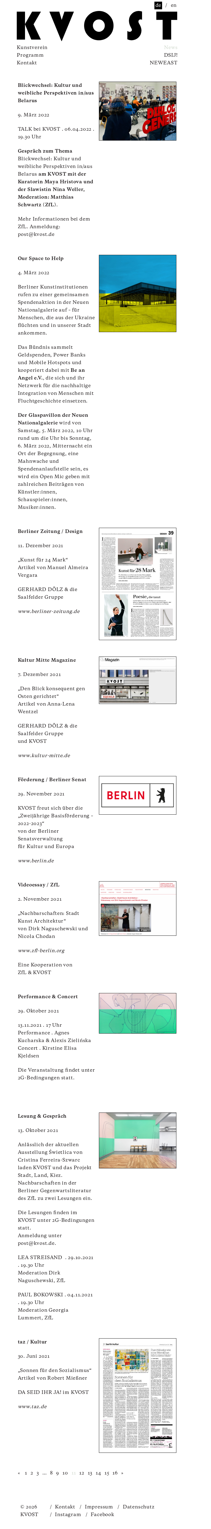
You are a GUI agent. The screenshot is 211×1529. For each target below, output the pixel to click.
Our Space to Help (41, 258)
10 (65, 1473)
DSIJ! (171, 55)
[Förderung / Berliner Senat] (137, 795)
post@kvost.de (36, 234)
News (170, 47)
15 (106, 1473)
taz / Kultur (32, 1342)
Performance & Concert (48, 996)
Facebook (100, 1514)
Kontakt (27, 63)
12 (81, 1473)
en (174, 5)
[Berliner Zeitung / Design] (137, 584)
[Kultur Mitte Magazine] (137, 680)
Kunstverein (32, 47)
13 (90, 1473)
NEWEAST (164, 63)
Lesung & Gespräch (42, 1116)
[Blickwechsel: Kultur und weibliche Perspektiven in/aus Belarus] (137, 111)
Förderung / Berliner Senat (52, 779)
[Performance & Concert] (137, 1013)
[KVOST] (47, 27)
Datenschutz (136, 1507)
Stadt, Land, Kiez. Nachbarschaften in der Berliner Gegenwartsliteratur (54, 1183)
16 (115, 1473)
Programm (30, 55)
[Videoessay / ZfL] (137, 908)
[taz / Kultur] (137, 1395)
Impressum (96, 1507)
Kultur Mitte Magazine (47, 660)
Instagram (65, 1514)
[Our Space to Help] (137, 293)
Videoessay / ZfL (39, 885)
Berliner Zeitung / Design (50, 531)
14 (98, 1473)
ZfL (22, 972)
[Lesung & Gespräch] (137, 1140)
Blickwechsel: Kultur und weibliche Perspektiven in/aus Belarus (56, 93)
